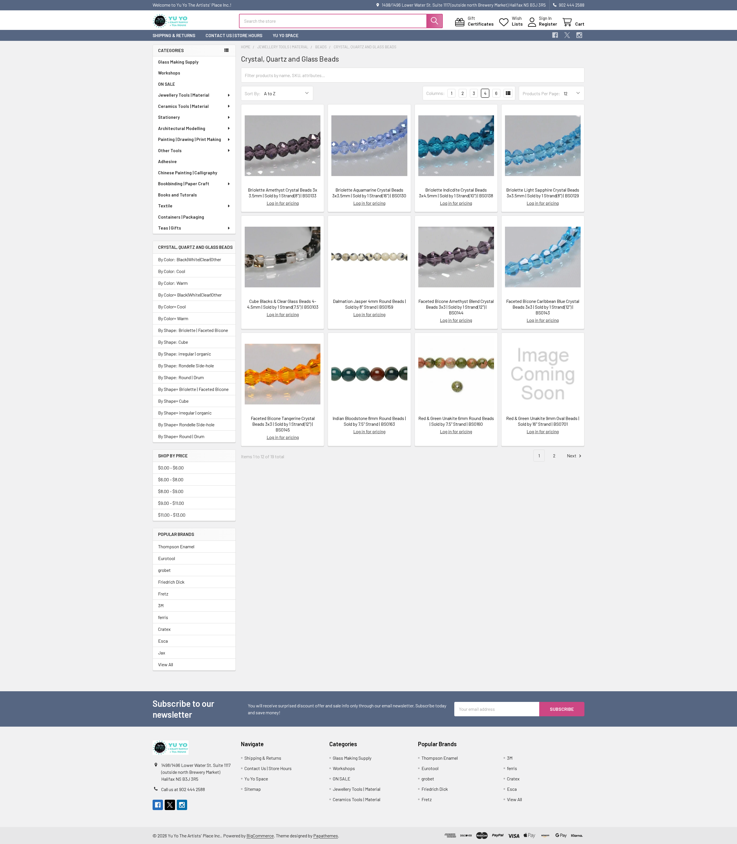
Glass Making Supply (178, 61)
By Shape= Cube (173, 401)
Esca (163, 640)
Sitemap (252, 789)
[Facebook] (555, 35)
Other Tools (170, 150)
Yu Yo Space (286, 35)
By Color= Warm (173, 318)
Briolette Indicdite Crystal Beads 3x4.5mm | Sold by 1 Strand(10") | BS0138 (456, 192)
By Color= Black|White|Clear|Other (190, 294)
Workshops (169, 72)
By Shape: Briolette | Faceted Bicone (193, 330)
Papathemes (325, 835)
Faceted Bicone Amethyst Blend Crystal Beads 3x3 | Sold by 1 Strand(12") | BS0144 (456, 306)
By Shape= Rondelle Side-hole (186, 424)
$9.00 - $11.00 (171, 503)
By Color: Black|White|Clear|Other (189, 259)
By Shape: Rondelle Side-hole (186, 365)
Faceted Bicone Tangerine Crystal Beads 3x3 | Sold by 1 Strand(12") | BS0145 (283, 423)
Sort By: (253, 93)
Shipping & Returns (174, 35)
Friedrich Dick (171, 582)
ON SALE (166, 84)
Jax (161, 652)
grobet (164, 570)
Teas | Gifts (169, 227)
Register (548, 23)
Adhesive (167, 161)
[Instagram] (579, 35)
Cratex (164, 629)
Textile (165, 205)
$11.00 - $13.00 (171, 515)
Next (572, 455)
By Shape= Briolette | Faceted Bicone (193, 389)
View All (165, 664)
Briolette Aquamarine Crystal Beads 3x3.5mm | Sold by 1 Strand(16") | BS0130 (369, 192)
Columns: (435, 93)
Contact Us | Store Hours (234, 35)
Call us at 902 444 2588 (183, 789)
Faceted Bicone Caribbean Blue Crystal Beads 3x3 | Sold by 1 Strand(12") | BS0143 (542, 306)
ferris (163, 617)
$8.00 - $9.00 (170, 491)
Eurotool (166, 558)
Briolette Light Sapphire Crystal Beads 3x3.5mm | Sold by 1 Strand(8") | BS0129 (542, 192)
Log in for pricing (283, 203)
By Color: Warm (173, 283)
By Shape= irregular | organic (185, 412)
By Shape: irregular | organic (184, 353)
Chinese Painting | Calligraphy (187, 172)
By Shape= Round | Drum (181, 436)
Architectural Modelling (181, 128)
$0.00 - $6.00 (171, 467)
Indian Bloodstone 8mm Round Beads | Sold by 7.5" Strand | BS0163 (369, 421)
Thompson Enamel (176, 546)
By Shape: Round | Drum (181, 377)
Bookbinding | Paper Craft (183, 183)
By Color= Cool (172, 306)
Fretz (163, 593)
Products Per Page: (541, 93)
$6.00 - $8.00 (170, 479)
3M (161, 605)
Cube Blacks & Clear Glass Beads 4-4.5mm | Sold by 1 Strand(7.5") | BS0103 (282, 304)
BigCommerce (260, 835)
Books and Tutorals (177, 194)
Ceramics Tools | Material (183, 106)
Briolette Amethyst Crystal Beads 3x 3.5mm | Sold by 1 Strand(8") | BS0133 (282, 192)
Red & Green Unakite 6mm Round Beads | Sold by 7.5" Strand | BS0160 (456, 421)
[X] (567, 35)
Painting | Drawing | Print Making (189, 139)
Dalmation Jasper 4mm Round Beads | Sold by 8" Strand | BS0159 (369, 304)
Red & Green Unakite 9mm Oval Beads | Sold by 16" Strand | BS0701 (542, 421)
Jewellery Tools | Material (183, 95)
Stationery (169, 117)
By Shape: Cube (173, 342)
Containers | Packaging (181, 216)
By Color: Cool (171, 271)
